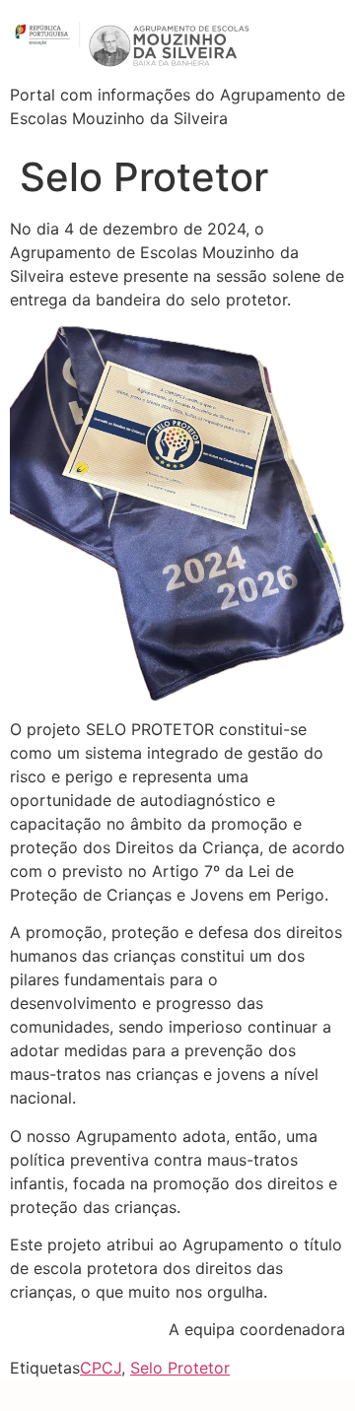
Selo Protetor (180, 1367)
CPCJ (100, 1367)
